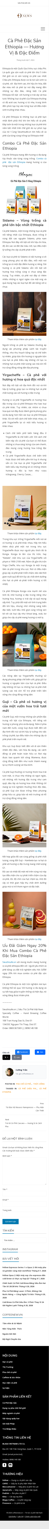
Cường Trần (21, 1070)
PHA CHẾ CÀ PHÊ (23, 1084)
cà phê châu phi (27, 1088)
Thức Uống (39, 1084)
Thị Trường (7, 1367)
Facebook (24, 1052)
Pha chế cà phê (9, 1372)
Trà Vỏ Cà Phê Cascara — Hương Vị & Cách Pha (23, 1123)
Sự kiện (5, 1388)
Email (5, 1200)
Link (18, 1057)
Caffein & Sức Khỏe (11, 1377)
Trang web (6, 1210)
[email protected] (15, 1454)
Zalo (41, 1052)
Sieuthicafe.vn (9, 962)
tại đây (38, 339)
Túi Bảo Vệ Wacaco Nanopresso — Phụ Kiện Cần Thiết (25, 1107)
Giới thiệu (12, 1516)
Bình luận (7, 1156)
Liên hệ (20, 1516)
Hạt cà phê (7, 1362)
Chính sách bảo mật (32, 1516)
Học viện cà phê (9, 1383)
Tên (4, 1189)
